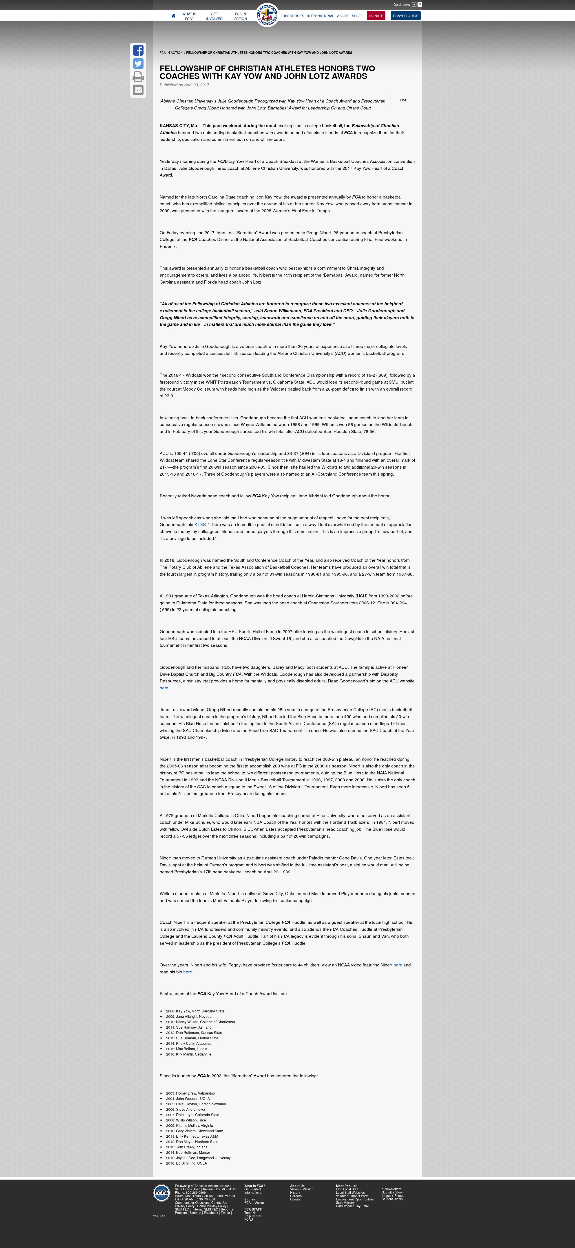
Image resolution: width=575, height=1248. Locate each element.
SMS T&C (182, 1209)
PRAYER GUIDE (405, 15)
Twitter (225, 1212)
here (164, 687)
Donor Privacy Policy (211, 1206)
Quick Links (402, 4)
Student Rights (392, 1199)
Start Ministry (345, 1202)
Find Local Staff (347, 1189)
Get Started (252, 1189)
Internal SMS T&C (205, 1209)
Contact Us (219, 1202)
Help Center (252, 1216)
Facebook (211, 1212)
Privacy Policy (185, 1206)
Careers (296, 1195)
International (253, 1192)
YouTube (159, 1216)
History (295, 1192)
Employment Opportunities (355, 1199)
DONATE (376, 15)
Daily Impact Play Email (352, 1206)
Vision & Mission (301, 1189)
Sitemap (195, 1212)
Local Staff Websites (350, 1192)
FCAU (248, 1219)
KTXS (200, 524)
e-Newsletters (391, 1189)
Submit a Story (392, 1192)
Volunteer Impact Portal (352, 1195)
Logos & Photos (393, 1195)
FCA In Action (171, 52)
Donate (295, 1199)
